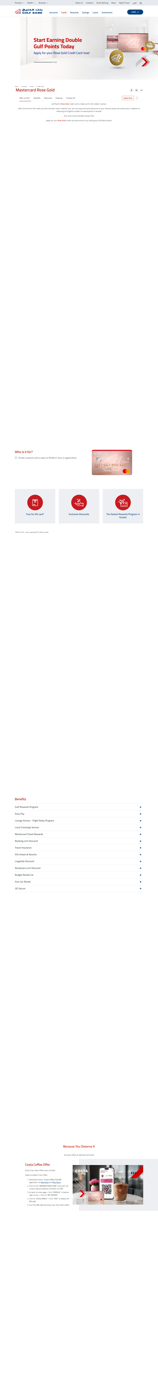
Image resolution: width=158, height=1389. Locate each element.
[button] (154, 45)
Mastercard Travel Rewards (29, 834)
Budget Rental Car (24, 875)
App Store (45, 1182)
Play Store (57, 1182)
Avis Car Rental (23, 881)
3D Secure (20, 888)
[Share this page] (141, 90)
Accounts (53, 12)
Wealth (30, 2)
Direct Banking (102, 2)
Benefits (37, 98)
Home (16, 86)
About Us (79, 2)
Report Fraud (124, 2)
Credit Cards (40, 86)
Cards (64, 12)
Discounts (48, 98)
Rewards (74, 12)
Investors (89, 2)
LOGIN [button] (133, 11)
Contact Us (70, 98)
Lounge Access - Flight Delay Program (34, 820)
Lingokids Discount (24, 861)
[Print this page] (136, 90)
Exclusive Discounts (79, 514)
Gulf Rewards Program (26, 807)
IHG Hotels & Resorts (26, 854)
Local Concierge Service (27, 827)
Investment (107, 12)
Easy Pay (19, 813)
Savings (85, 12)
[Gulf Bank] (28, 11)
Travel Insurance (23, 847)
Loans (95, 12)
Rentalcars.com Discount (27, 868)
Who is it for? (24, 98)
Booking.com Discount (26, 841)
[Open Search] (140, 3)
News (113, 2)
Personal (18, 2)
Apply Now (128, 98)
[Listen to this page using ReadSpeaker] (131, 90)
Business (42, 2)
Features (59, 98)
